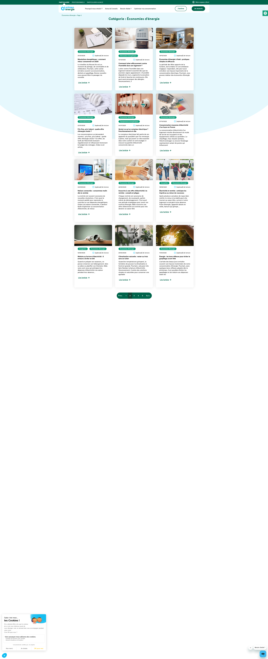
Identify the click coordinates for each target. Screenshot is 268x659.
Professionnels (78, 2)
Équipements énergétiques (129, 121)
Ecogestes (82, 249)
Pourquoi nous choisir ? (93, 9)
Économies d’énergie (69, 15)
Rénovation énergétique (128, 56)
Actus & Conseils (111, 9)
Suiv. (148, 296)
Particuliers (64, 2)
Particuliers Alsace (95, 2)
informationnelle (84, 121)
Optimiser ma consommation (145, 9)
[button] (265, 13)
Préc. (120, 296)
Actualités (164, 183)
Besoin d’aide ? (125, 9)
